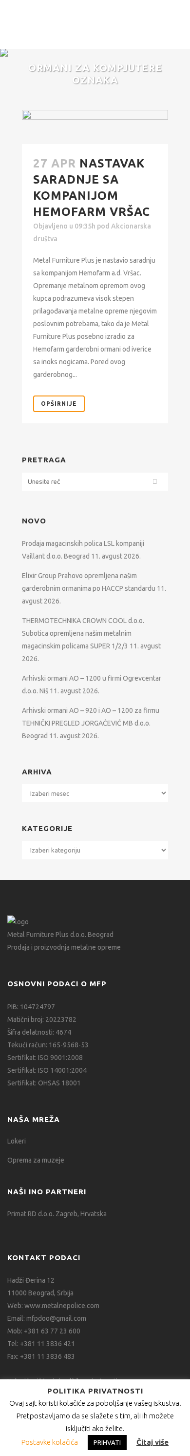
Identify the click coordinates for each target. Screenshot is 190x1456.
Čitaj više (152, 1442)
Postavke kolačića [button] (49, 1442)
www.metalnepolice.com (61, 1306)
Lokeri (16, 1141)
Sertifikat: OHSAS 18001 (44, 1083)
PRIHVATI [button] (107, 1442)
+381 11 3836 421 (47, 1344)
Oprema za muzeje (35, 1160)
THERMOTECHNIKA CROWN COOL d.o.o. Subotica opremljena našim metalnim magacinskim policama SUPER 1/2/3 (83, 633)
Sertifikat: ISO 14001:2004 (47, 1070)
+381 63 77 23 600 (52, 1331)
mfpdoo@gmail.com (56, 1318)
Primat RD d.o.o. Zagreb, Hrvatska (57, 1214)
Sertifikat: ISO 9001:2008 (45, 1057)
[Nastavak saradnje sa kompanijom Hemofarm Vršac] (95, 127)
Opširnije (59, 403)
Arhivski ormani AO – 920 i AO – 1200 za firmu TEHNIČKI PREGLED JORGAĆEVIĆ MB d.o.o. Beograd (90, 723)
